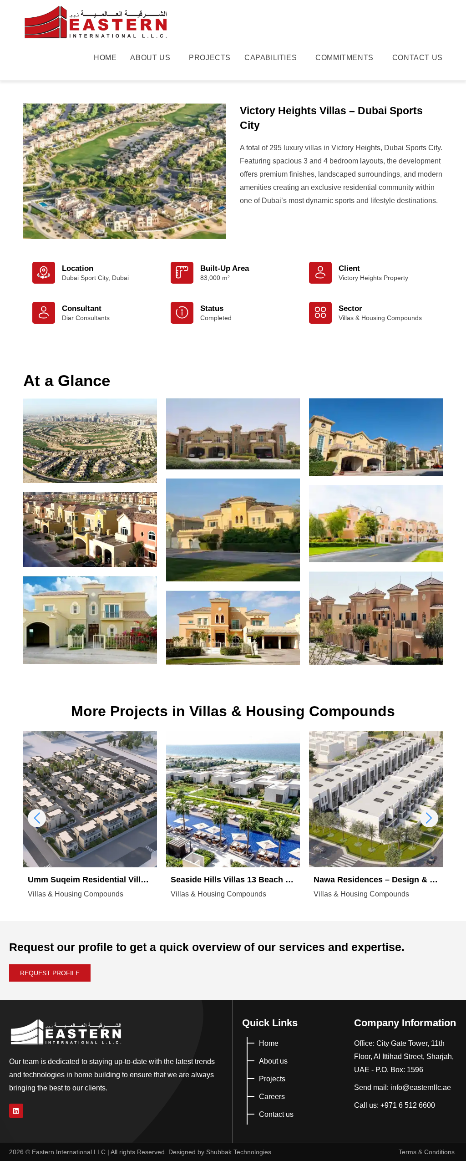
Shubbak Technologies (238, 1152)
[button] (429, 818)
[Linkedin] (16, 1111)
